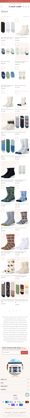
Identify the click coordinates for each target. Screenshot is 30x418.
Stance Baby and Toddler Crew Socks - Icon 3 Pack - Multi (7, 38)
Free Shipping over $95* (15, 4)
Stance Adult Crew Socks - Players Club (20, 157)
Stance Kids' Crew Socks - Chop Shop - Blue (21, 204)
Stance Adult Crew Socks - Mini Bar (7, 228)
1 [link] (9, 310)
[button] (1, 6)
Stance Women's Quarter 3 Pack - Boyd (8, 133)
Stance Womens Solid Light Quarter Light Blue (21, 181)
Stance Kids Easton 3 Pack (20, 132)
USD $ (15, 395)
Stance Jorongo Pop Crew (20, 227)
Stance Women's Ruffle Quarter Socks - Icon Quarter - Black (7, 181)
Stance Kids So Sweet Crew (21, 109)
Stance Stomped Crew (5, 203)
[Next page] (20, 310)
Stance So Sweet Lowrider (20, 85)
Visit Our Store (15, 376)
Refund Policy (22, 412)
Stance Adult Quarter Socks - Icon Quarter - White (21, 252)
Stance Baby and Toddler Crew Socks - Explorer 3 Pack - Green (21, 300)
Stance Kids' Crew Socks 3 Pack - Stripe (8, 157)
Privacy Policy (15, 412)
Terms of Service (8, 412)
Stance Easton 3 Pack (5, 61)
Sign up (24, 352)
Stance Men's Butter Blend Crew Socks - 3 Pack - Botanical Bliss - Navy (8, 300)
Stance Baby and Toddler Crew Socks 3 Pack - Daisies (21, 62)
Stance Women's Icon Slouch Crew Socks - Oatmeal (21, 276)
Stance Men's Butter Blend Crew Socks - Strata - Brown (7, 252)
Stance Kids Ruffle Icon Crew (7, 109)
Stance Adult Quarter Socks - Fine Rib (21, 38)
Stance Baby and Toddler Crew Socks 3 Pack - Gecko (7, 86)
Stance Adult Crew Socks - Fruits (8, 275)
